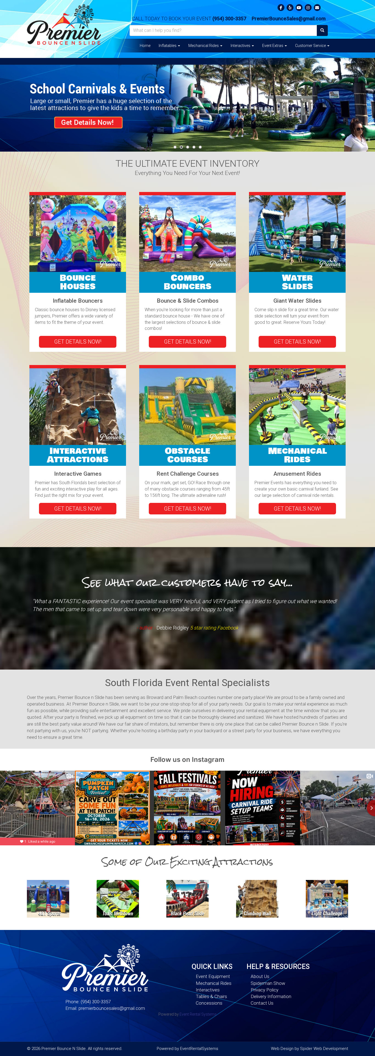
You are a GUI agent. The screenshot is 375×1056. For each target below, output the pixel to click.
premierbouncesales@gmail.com (112, 1008)
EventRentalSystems (199, 1048)
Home (145, 45)
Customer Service (311, 45)
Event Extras (273, 45)
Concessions (209, 1003)
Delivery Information (271, 996)
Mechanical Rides (204, 45)
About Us (260, 976)
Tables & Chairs (211, 996)
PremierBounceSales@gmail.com (289, 18)
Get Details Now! (77, 341)
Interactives (241, 45)
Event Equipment (213, 976)
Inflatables (168, 45)
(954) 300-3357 (229, 18)
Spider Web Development (324, 1048)
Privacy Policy (264, 990)
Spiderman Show (268, 983)
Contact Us (262, 1003)
